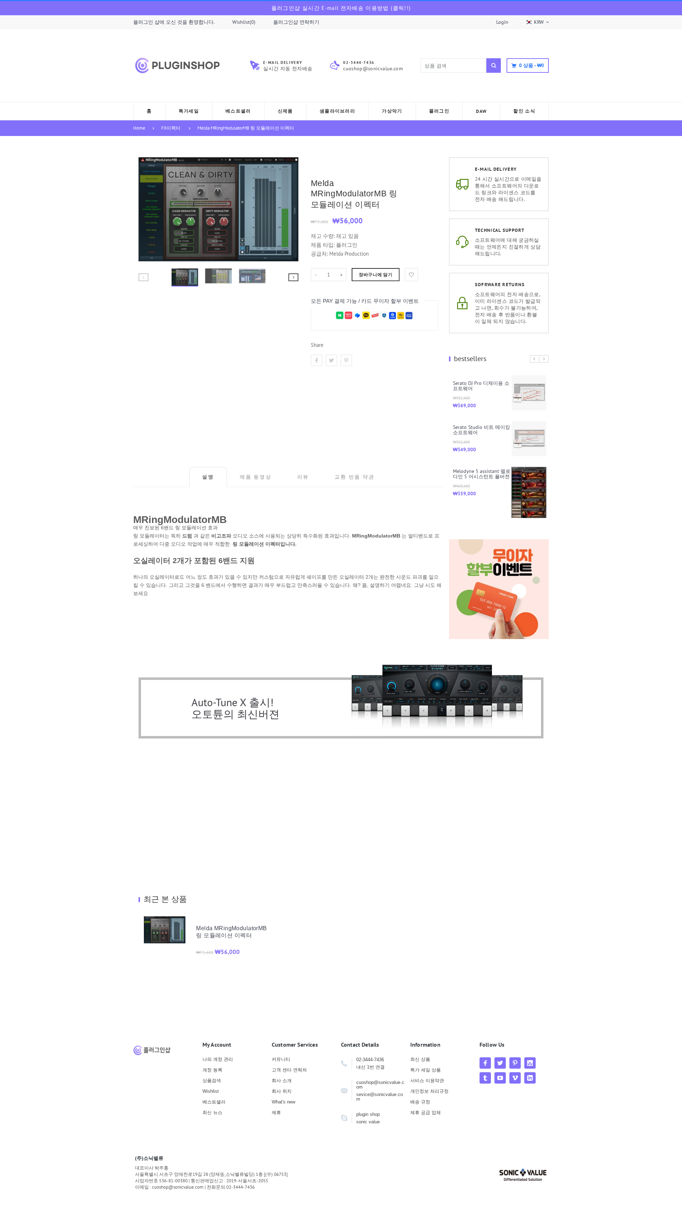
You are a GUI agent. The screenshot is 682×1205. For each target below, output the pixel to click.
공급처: (319, 253)
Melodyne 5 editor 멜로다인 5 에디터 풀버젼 (519, 386)
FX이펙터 (170, 128)
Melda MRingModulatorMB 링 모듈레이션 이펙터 (245, 128)
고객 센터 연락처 (289, 1070)
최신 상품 (420, 1059)
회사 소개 (282, 1080)
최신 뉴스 (212, 1112)
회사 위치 (282, 1091)
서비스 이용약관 (427, 1080)
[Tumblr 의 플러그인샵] (485, 1078)
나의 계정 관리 (217, 1059)
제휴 (276, 1112)
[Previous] (147, 209)
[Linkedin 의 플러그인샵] (530, 1078)
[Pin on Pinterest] (346, 360)
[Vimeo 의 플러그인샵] (515, 1078)
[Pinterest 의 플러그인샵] (515, 1063)
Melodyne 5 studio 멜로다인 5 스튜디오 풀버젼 (519, 431)
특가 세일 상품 (425, 1070)
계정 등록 (212, 1070)
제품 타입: (323, 244)
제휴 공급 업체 (425, 1112)
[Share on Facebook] (316, 360)
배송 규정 (420, 1102)
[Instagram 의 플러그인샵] (530, 1063)
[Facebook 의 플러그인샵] (485, 1063)
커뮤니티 (281, 1059)
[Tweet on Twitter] (331, 360)
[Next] (290, 209)
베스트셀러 (214, 1102)
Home (139, 128)
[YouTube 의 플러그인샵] (500, 1078)
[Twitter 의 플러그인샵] (500, 1063)
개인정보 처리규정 (429, 1091)
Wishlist (210, 1091)
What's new (283, 1102)
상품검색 (211, 1080)
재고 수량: (323, 236)
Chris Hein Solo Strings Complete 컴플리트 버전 (517, 477)
